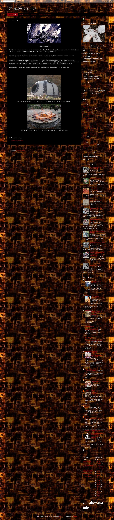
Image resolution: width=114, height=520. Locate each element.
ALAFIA (87, 417)
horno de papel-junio (95, 178)
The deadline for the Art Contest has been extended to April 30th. (93, 328)
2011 (98, 486)
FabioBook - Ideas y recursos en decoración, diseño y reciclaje (94, 431)
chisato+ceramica (22, 8)
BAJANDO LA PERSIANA (94, 393)
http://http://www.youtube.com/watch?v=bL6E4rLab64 (88, 475)
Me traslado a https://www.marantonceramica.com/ (94, 339)
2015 (98, 478)
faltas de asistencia (24, 14)
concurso (85, 122)
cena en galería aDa (88, 126)
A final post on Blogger (90, 370)
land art (85, 136)
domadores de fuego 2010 (90, 144)
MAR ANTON (88, 337)
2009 (98, 491)
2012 (98, 484)
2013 (98, 482)
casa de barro (86, 120)
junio (99, 463)
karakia (85, 150)
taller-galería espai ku (88, 128)
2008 (98, 493)
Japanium (87, 280)
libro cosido (88, 406)
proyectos (85, 110)
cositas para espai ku (95, 200)
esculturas (33, 14)
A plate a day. (88, 369)
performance (86, 132)
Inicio (44, 147)
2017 (98, 473)
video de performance (88, 130)
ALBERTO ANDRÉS (90, 391)
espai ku (87, 295)
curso (84, 102)
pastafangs (88, 310)
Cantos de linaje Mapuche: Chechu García (97, 297)
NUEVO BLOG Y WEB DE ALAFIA (93, 418)
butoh (84, 142)
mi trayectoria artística (90, 86)
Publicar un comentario (17, 140)
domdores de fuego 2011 (89, 114)
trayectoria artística (88, 152)
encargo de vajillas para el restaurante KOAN (97, 168)
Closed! (87, 407)
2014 (98, 480)
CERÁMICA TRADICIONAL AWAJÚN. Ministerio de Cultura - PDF (96, 354)
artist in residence (87, 140)
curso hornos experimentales (94, 189)
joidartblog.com (89, 326)
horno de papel (87, 112)
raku (84, 104)
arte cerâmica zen (90, 380)
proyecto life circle (87, 134)
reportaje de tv (87, 124)
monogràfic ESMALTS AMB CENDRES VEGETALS (96, 313)
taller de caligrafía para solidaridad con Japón (96, 264)
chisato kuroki (12, 14)
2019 (98, 461)
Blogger (75, 516)
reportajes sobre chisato (45, 14)
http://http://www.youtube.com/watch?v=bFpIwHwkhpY (88, 470)
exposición (85, 106)
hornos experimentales (89, 108)
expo (84, 148)
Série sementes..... (96, 381)
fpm (60, 516)
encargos (85, 146)
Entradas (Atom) (21, 150)
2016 (98, 475)
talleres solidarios (87, 138)
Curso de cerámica (90, 450)
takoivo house (86, 118)
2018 (98, 471)
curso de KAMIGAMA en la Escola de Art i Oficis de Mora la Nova (97, 254)
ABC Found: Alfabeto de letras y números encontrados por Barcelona (97, 435)
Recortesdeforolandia (91, 351)
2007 (98, 495)
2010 (98, 489)
